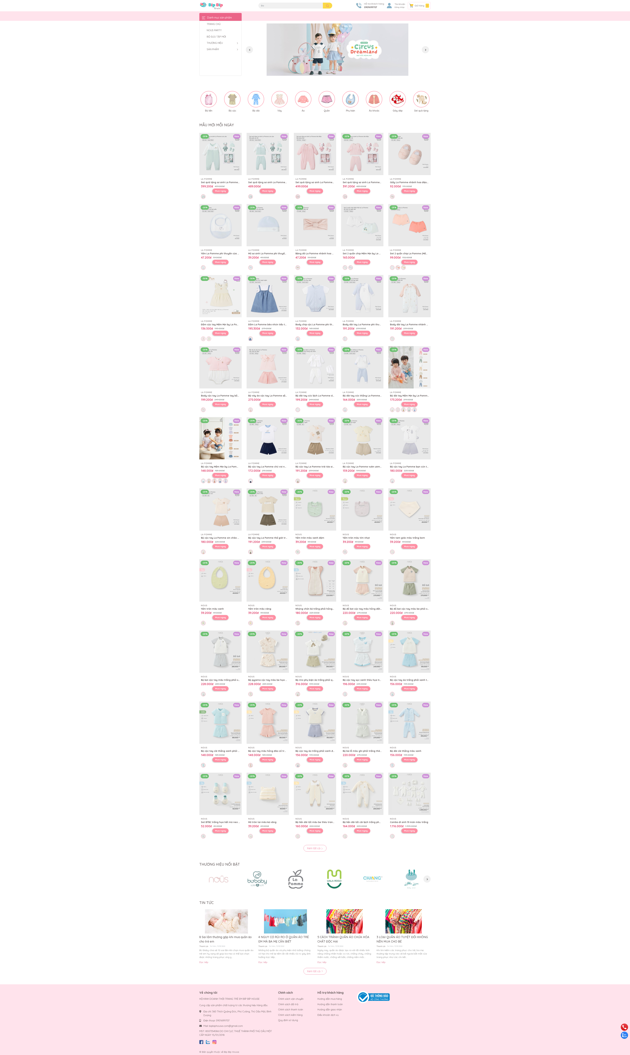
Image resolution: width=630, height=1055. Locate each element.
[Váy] (279, 99)
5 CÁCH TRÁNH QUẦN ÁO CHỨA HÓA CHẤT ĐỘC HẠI (343, 939)
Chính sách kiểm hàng (290, 1014)
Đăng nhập (399, 7)
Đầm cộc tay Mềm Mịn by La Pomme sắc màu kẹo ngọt (232, 324)
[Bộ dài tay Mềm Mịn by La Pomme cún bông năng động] (409, 367)
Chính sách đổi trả (288, 1004)
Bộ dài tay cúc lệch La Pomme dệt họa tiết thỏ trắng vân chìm (331, 395)
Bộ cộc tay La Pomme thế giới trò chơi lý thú (274, 537)
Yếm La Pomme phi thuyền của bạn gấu (224, 253)
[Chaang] (373, 879)
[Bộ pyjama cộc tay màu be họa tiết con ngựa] (268, 651)
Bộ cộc (232, 110)
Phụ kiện (350, 110)
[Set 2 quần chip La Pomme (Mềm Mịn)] (409, 225)
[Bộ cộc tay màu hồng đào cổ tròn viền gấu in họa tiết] (268, 722)
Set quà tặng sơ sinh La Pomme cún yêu (224, 182)
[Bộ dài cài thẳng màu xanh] (409, 722)
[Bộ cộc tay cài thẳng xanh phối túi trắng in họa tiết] (220, 722)
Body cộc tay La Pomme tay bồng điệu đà (225, 395)
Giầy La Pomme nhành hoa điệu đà (410, 182)
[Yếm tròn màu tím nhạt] (362, 509)
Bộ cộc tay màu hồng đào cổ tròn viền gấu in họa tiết (279, 751)
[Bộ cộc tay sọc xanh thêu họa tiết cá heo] (362, 651)
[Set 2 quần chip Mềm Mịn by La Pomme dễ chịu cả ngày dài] (362, 225)
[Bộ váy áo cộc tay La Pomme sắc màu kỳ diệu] (268, 367)
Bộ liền (208, 110)
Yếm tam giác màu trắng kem (407, 537)
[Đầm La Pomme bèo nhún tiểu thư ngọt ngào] (268, 296)
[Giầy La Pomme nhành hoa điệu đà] (409, 154)
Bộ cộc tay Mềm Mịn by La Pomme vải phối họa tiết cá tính (235, 466)
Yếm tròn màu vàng (259, 608)
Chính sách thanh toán (290, 1009)
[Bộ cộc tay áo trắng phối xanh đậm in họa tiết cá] (315, 722)
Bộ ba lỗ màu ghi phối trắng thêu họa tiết (367, 751)
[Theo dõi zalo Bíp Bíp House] (208, 1041)
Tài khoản (400, 4)
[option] (337, 49)
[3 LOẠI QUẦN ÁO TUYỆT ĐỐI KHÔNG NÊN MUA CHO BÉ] (404, 921)
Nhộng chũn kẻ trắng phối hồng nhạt (316, 608)
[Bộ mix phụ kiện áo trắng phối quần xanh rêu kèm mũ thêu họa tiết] (315, 651)
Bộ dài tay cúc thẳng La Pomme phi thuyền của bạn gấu (375, 395)
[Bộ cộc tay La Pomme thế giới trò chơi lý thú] (268, 509)
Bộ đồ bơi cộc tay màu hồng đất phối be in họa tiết (372, 608)
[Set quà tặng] (421, 99)
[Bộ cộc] (232, 99)
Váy (279, 110)
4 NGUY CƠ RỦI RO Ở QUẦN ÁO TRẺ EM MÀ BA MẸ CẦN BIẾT (283, 939)
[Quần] (327, 99)
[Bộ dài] (256, 99)
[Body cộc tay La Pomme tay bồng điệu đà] (220, 367)
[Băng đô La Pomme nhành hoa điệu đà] (315, 225)
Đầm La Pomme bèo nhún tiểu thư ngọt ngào (274, 324)
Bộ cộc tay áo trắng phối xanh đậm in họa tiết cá (324, 751)
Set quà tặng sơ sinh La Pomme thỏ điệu (319, 182)
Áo (303, 110)
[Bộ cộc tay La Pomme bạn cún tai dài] (409, 438)
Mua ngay (220, 191)
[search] (327, 6)
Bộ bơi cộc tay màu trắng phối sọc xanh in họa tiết (230, 680)
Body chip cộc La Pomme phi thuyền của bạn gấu (324, 324)
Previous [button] (249, 49)
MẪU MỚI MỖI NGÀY (216, 125)
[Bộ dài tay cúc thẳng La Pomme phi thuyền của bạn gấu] (362, 367)
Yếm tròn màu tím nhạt (356, 537)
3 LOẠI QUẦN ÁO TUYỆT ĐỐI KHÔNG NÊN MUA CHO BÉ (402, 939)
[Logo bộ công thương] (373, 996)
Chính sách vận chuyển (291, 998)
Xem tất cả (314, 848)
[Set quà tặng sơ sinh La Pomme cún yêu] (220, 154)
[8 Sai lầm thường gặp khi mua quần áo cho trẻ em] (226, 921)
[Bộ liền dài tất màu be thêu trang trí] (315, 794)
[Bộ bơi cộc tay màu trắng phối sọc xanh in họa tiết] (220, 651)
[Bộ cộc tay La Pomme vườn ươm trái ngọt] (362, 438)
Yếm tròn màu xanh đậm (309, 537)
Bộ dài (256, 110)
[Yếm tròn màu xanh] (220, 580)
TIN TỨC (206, 902)
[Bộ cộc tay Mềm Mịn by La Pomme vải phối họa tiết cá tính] (220, 438)
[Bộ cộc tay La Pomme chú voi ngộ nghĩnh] (268, 438)
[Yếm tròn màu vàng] (268, 580)
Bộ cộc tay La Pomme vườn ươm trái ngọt (367, 466)
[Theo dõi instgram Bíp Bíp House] (214, 1041)
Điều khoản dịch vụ (328, 1014)
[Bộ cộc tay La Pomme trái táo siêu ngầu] (315, 438)
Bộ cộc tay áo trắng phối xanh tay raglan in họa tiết (420, 680)
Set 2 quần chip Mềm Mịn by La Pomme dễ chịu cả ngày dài (377, 253)
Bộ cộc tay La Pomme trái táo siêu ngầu (318, 466)
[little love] (411, 879)
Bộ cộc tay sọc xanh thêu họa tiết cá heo (366, 680)
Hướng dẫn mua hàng (329, 998)
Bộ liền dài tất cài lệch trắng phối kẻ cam (366, 822)
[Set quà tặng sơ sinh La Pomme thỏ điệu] (315, 154)
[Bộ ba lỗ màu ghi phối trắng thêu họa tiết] (362, 722)
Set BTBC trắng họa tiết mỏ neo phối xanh (225, 822)
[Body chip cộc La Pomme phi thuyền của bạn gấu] (315, 296)
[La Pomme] (295, 879)
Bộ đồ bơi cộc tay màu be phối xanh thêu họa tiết (419, 608)
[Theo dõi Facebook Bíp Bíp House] (201, 1041)
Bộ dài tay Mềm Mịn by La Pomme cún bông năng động (422, 395)
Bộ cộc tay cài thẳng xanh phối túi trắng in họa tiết (231, 751)
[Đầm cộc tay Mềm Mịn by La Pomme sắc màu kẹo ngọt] (220, 296)
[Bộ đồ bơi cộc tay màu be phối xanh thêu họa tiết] (409, 580)
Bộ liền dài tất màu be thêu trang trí (316, 822)
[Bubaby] (257, 879)
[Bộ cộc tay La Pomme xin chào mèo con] (220, 509)
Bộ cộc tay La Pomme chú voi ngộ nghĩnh (272, 466)
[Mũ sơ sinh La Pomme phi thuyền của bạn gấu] (268, 225)
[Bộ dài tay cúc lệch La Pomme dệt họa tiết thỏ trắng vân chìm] (315, 367)
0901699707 (370, 7)
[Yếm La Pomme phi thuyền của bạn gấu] (220, 225)
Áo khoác (374, 110)
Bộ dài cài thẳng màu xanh (405, 751)
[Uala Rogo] (334, 879)
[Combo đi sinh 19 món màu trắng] (409, 794)
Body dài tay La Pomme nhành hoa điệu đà (415, 324)
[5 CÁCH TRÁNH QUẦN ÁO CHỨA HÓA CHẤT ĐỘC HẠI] (344, 921)
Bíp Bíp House (231, 1051)
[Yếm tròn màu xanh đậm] (315, 509)
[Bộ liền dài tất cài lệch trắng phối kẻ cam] (362, 794)
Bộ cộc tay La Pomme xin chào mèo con (224, 537)
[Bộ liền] (208, 99)
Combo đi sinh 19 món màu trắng (409, 822)
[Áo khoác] (374, 99)
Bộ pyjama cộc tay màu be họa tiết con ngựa (274, 680)
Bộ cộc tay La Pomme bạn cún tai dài (411, 466)
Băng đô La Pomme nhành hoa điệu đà (317, 253)
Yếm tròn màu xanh (212, 608)
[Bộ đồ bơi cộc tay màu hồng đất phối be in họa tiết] (362, 580)
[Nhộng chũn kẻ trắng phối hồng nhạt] (315, 580)
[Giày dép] (397, 99)
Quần (327, 110)
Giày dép (398, 110)
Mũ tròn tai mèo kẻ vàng (262, 822)
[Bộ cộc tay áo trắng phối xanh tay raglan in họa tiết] (409, 651)
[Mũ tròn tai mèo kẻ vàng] (268, 794)
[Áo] (303, 99)
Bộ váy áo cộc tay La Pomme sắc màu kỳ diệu (274, 395)
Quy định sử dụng (288, 1020)
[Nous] (218, 879)
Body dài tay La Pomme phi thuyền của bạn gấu (371, 324)
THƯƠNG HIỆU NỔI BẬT (219, 864)
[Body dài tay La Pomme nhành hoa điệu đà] (409, 296)
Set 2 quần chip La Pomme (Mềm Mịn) (411, 253)
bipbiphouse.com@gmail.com (226, 1025)
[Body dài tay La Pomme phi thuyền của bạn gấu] (362, 296)
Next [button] (425, 49)
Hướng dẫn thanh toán (330, 1004)
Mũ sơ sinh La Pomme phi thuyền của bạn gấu (274, 253)
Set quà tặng (421, 110)
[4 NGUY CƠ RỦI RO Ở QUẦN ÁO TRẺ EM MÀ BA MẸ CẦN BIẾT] (285, 921)
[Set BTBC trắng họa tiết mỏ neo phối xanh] (220, 794)
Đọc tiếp (203, 962)
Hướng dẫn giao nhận (329, 1009)
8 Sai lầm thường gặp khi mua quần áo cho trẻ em (225, 939)
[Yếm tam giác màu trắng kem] (409, 509)
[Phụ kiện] (350, 99)
